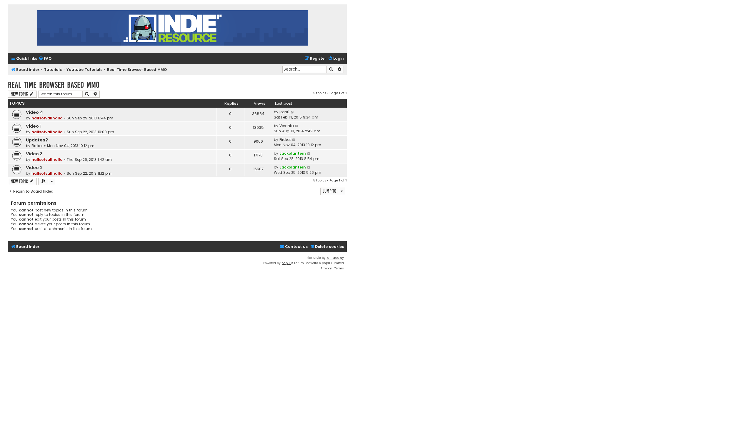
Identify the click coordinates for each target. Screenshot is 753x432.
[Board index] (172, 28)
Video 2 (34, 168)
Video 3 (34, 154)
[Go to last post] (292, 112)
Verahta (286, 125)
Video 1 (33, 126)
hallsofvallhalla (47, 118)
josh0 (284, 111)
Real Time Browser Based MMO (53, 84)
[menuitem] (45, 59)
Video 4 (34, 112)
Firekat (37, 145)
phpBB (286, 263)
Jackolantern (292, 153)
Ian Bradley (335, 258)
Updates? (37, 140)
